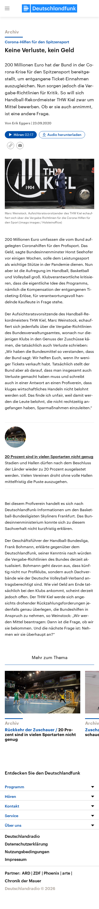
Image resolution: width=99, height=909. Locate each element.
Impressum (16, 859)
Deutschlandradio (22, 836)
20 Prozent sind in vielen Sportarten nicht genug (49, 456)
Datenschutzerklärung (26, 843)
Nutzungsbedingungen (27, 851)
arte (67, 873)
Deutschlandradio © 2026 (30, 888)
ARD (27, 873)
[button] (7, 8)
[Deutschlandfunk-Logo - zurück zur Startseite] (49, 8)
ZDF (38, 873)
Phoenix (52, 873)
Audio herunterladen (64, 135)
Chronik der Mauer (23, 880)
